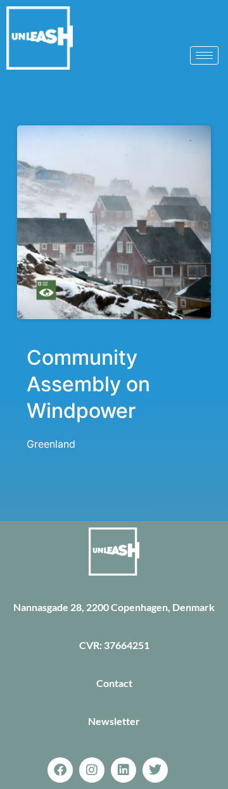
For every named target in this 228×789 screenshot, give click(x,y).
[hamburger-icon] (204, 55)
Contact (114, 683)
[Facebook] (60, 770)
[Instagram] (91, 770)
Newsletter (114, 721)
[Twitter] (155, 770)
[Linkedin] (123, 770)
